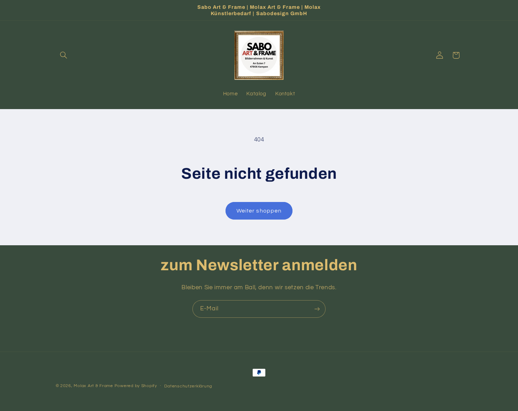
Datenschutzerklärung (188, 386)
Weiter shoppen (259, 211)
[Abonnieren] (317, 308)
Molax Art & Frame (93, 386)
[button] (64, 55)
